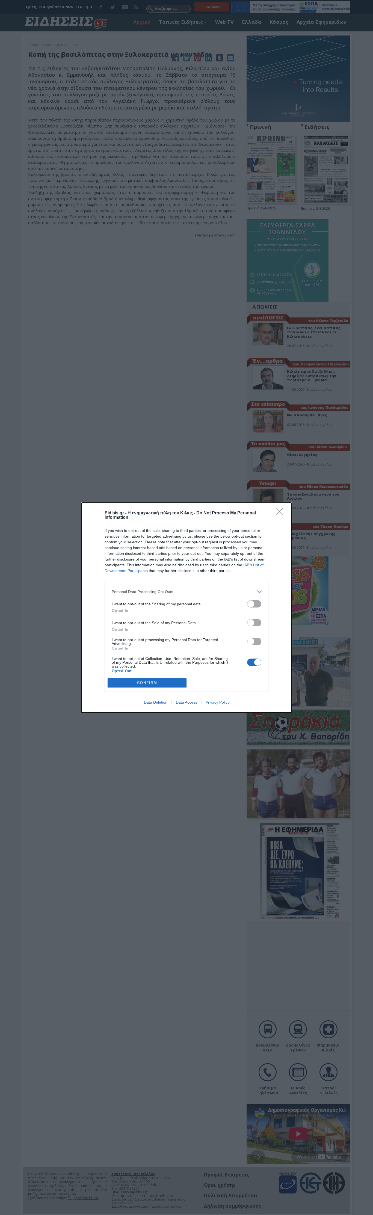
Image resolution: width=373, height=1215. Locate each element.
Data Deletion (155, 702)
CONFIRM (147, 683)
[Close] (281, 513)
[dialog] (186, 608)
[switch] (254, 604)
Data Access (186, 702)
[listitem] (186, 592)
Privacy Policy (217, 702)
